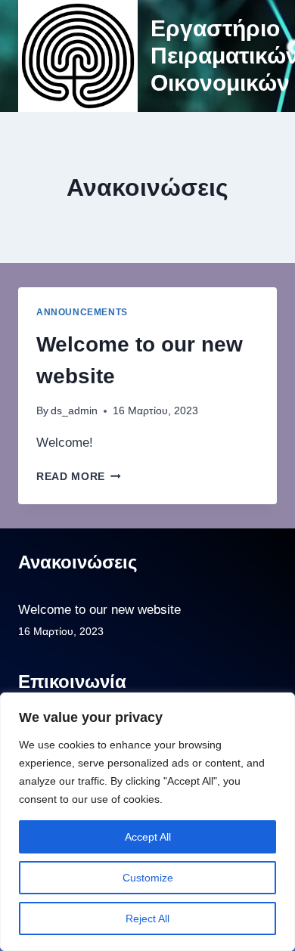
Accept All (148, 837)
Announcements (82, 312)
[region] (147, 821)
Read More (78, 476)
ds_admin (74, 411)
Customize (148, 878)
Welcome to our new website (99, 610)
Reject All (147, 918)
